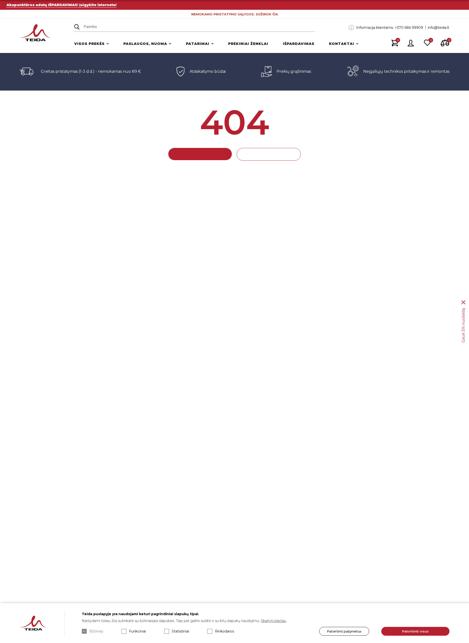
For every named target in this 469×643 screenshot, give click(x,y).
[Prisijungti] (411, 43)
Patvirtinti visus (415, 631)
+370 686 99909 (409, 27)
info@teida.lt (438, 27)
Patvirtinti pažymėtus (344, 631)
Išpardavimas (298, 43)
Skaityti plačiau (273, 621)
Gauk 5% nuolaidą (463, 325)
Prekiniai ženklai (248, 43)
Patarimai (197, 43)
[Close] (463, 302)
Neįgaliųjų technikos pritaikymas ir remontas (406, 71)
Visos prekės (89, 43)
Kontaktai (341, 43)
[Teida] (35, 33)
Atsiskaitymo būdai (208, 71)
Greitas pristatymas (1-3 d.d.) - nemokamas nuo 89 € (91, 71)
